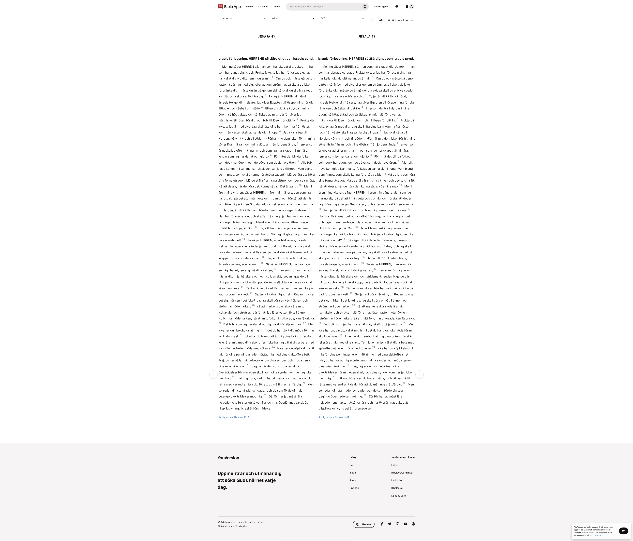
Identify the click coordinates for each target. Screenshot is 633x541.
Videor (277, 6)
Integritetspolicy (247, 522)
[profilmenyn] (409, 6)
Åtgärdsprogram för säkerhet (233, 526)
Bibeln (249, 6)
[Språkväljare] (397, 6)
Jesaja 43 (227, 18)
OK (623, 530)
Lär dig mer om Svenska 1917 (233, 417)
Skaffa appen (381, 6)
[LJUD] (371, 20)
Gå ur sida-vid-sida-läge (402, 20)
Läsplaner (263, 6)
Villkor (261, 522)
